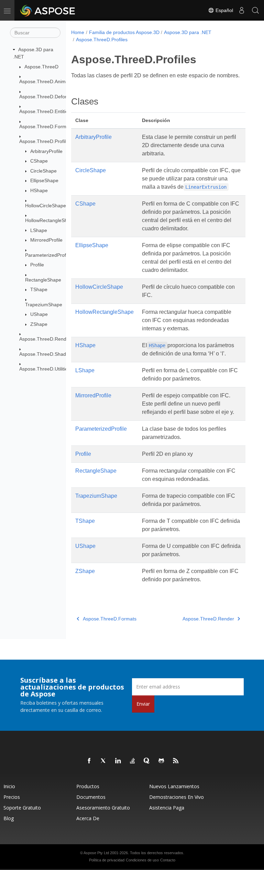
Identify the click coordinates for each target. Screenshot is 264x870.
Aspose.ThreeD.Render (45, 339)
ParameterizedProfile (48, 255)
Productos (87, 786)
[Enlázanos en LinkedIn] (118, 761)
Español (223, 10)
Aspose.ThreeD (41, 66)
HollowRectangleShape (50, 220)
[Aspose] (48, 10)
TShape (38, 289)
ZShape (38, 324)
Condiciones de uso (142, 860)
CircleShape (43, 171)
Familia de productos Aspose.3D (124, 32)
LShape (38, 230)
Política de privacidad (106, 860)
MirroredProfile (46, 240)
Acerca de (87, 818)
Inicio (9, 786)
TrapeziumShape (43, 304)
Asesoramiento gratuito (103, 807)
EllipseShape (44, 180)
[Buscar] (255, 10)
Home (77, 32)
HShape (39, 190)
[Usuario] (242, 10)
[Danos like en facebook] (89, 761)
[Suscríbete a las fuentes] (176, 761)
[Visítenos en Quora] (147, 761)
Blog (8, 818)
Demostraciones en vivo (176, 797)
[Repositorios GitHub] (161, 761)
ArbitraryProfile (46, 151)
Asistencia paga (166, 807)
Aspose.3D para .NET (187, 32)
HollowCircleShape (45, 205)
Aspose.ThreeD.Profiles (45, 141)
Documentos (91, 797)
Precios (11, 797)
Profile (37, 264)
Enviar (143, 704)
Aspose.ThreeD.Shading (46, 354)
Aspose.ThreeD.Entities (44, 111)
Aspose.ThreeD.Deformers (48, 96)
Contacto (167, 860)
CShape (39, 161)
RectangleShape (43, 280)
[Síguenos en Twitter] (103, 761)
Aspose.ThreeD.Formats (46, 126)
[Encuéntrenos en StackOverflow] (132, 761)
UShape (39, 314)
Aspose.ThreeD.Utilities (44, 369)
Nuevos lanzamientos (174, 786)
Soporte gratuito (22, 807)
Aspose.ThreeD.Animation (47, 81)
